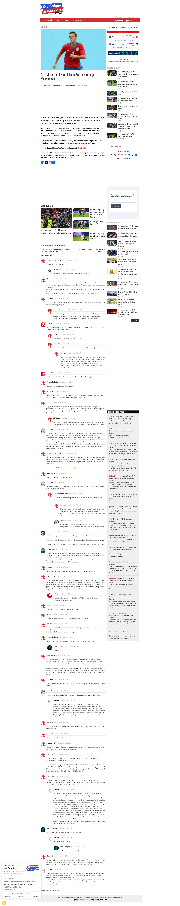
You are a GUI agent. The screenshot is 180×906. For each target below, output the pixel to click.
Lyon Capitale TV (117, 897)
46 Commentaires (83, 85)
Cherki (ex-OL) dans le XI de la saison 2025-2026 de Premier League (127, 261)
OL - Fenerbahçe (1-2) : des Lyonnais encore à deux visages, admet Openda (97, 213)
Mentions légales (73, 897)
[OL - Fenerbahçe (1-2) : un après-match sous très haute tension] (112, 235)
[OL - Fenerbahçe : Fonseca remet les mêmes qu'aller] (112, 253)
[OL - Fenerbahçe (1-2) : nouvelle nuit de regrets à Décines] (81, 240)
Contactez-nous (62, 897)
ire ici (81, 135)
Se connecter (120, 17)
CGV (80, 897)
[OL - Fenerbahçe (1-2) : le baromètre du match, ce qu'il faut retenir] (112, 115)
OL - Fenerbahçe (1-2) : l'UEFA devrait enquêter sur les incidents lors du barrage (56, 231)
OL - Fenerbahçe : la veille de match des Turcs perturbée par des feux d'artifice (127, 312)
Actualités (48, 20)
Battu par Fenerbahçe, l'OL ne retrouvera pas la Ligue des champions (127, 243)
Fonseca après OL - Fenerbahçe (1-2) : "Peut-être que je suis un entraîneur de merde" (128, 126)
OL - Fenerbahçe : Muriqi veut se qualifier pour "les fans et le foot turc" (128, 284)
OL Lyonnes (79, 20)
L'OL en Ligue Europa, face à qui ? (97, 222)
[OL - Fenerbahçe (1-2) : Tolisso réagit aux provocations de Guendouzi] (112, 136)
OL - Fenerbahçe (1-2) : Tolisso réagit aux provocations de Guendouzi (127, 136)
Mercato (68, 20)
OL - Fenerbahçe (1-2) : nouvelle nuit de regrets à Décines (97, 235)
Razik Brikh (72, 85)
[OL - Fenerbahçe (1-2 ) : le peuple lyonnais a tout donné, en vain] (112, 227)
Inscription (128, 17)
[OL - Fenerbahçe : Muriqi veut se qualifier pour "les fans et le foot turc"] (112, 283)
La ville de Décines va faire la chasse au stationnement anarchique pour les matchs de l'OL (127, 273)
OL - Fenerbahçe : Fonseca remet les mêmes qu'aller (128, 252)
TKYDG (58, 20)
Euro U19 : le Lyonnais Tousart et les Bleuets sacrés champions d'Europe (56, 250)
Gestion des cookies (105, 897)
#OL (45, 140)
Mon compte (135, 17)
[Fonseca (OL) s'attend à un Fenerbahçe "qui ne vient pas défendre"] (112, 301)
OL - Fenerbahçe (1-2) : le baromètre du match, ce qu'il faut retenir (128, 116)
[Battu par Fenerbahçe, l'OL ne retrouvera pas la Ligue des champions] (112, 243)
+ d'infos (135, 320)
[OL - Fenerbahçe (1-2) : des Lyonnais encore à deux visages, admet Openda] (81, 217)
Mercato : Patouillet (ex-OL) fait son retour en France (127, 293)
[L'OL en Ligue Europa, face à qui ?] (81, 229)
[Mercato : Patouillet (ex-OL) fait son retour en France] (112, 293)
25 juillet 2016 (82, 148)
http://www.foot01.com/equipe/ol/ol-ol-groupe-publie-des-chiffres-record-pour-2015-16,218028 (73, 695)
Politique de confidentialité (90, 897)
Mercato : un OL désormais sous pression (127, 107)
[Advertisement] (73, 102)
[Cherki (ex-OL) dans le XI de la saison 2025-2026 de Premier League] (112, 261)
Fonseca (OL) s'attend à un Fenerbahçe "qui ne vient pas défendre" (126, 302)
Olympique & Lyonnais (123, 20)
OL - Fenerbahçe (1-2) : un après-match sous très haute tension (128, 234)
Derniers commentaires (123, 158)
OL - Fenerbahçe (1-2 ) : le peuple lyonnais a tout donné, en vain (128, 227)
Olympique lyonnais (60, 245)
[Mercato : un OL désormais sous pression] (112, 108)
